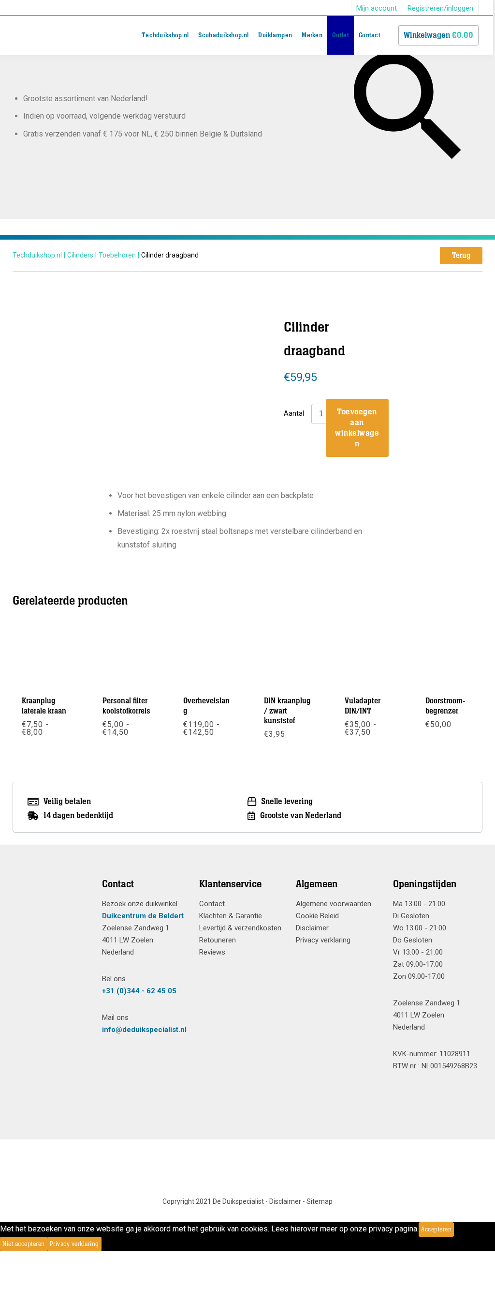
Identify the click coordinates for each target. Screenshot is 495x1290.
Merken (312, 35)
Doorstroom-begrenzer (445, 705)
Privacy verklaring (323, 940)
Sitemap (319, 1201)
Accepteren (436, 1229)
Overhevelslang (206, 705)
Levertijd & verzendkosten (240, 928)
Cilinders (80, 255)
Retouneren (217, 940)
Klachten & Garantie (230, 915)
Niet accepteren (23, 1244)
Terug (461, 255)
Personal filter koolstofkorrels (126, 705)
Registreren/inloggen (440, 8)
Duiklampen (275, 35)
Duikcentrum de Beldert (143, 915)
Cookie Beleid (317, 915)
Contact (369, 35)
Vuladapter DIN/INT (362, 705)
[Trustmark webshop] (50, 901)
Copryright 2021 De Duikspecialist (213, 1201)
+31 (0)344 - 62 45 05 (139, 990)
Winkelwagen (438, 35)
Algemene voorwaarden (333, 903)
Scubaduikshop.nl (223, 35)
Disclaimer (312, 928)
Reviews (212, 952)
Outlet (340, 35)
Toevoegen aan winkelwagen (357, 428)
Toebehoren (117, 255)
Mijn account (376, 8)
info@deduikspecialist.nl (144, 1029)
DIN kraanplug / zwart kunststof (287, 711)
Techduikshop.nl (165, 35)
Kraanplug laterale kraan (44, 705)
